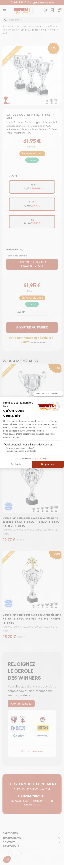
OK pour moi (48, 464)
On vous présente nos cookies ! (20, 448)
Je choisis (16, 464)
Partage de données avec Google (21, 451)
